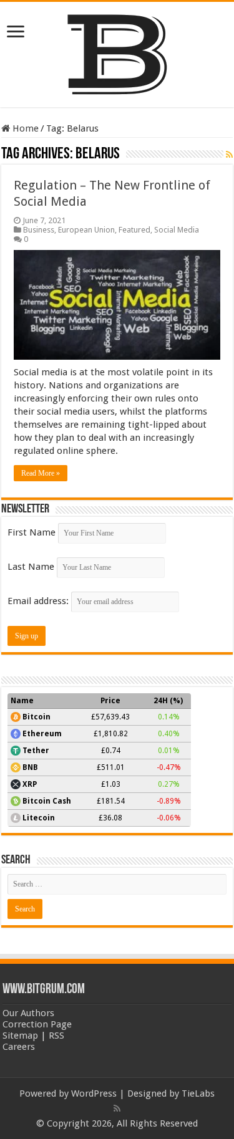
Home (24, 128)
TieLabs (198, 1093)
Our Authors (28, 1013)
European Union (86, 229)
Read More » (40, 473)
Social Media (176, 229)
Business (38, 229)
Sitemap (20, 1035)
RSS (56, 1035)
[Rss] (117, 1108)
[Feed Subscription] (229, 155)
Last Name (30, 566)
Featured (134, 229)
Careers (18, 1046)
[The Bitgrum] (117, 52)
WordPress (94, 1093)
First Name (31, 532)
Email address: (39, 601)
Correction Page (37, 1024)
